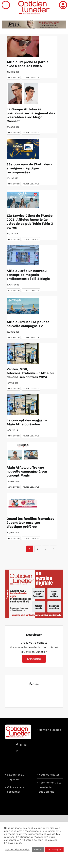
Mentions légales (50, 729)
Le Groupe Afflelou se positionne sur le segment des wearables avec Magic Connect (31, 115)
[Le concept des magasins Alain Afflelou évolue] (23, 404)
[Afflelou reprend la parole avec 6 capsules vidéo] (23, 46)
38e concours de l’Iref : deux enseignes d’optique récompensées (29, 168)
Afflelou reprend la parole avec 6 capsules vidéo (28, 64)
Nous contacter (49, 774)
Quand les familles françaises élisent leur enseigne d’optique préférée (30, 523)
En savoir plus (12, 842)
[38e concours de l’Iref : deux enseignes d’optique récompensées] (23, 148)
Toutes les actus (31, 77)
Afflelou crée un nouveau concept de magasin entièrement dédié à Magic (28, 275)
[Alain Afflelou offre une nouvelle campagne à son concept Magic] (23, 452)
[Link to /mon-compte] (63, 5)
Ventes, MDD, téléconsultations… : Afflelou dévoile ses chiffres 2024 (30, 373)
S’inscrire (34, 658)
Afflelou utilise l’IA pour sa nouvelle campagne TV (28, 324)
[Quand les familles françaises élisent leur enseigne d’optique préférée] (23, 503)
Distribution (13, 77)
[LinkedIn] (17, 750)
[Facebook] (17, 744)
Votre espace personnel (15, 789)
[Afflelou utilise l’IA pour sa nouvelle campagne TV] (23, 306)
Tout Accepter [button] (54, 849)
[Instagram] (25, 744)
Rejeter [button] (38, 849)
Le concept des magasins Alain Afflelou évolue (27, 422)
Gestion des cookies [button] (17, 849)
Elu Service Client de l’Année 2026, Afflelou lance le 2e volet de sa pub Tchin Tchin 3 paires (30, 221)
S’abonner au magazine (15, 777)
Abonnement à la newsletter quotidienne (50, 787)
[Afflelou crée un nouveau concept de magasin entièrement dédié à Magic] (23, 255)
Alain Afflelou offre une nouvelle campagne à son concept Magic (27, 471)
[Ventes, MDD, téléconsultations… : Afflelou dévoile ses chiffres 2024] (23, 353)
